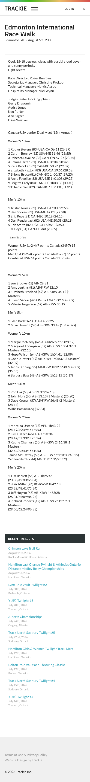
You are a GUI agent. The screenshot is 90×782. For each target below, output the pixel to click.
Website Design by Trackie (23, 760)
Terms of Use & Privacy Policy (26, 755)
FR (83, 8)
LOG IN (70, 8)
